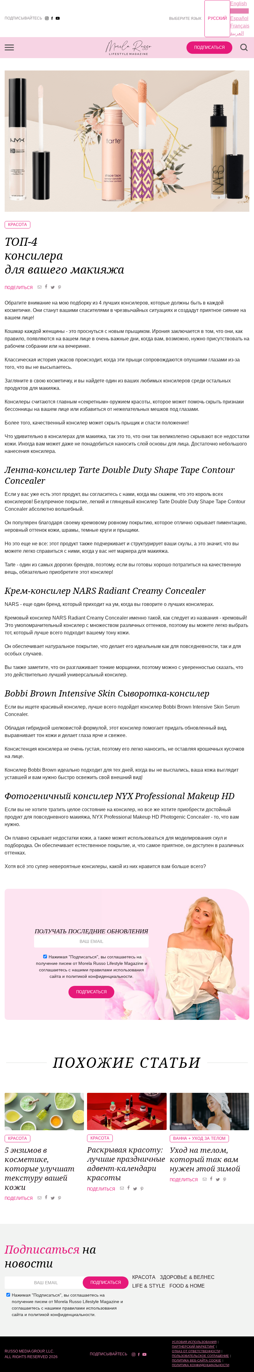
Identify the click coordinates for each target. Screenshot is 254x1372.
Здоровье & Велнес (187, 1277)
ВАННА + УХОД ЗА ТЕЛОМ (199, 1138)
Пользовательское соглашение (200, 1355)
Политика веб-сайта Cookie (196, 1360)
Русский (217, 18)
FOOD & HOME (187, 1286)
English (238, 3)
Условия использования (194, 1342)
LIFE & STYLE (148, 1286)
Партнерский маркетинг (193, 1346)
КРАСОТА (17, 224)
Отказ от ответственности (196, 1351)
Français (239, 25)
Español (239, 18)
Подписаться (209, 47)
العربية (237, 33)
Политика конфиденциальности (200, 1365)
